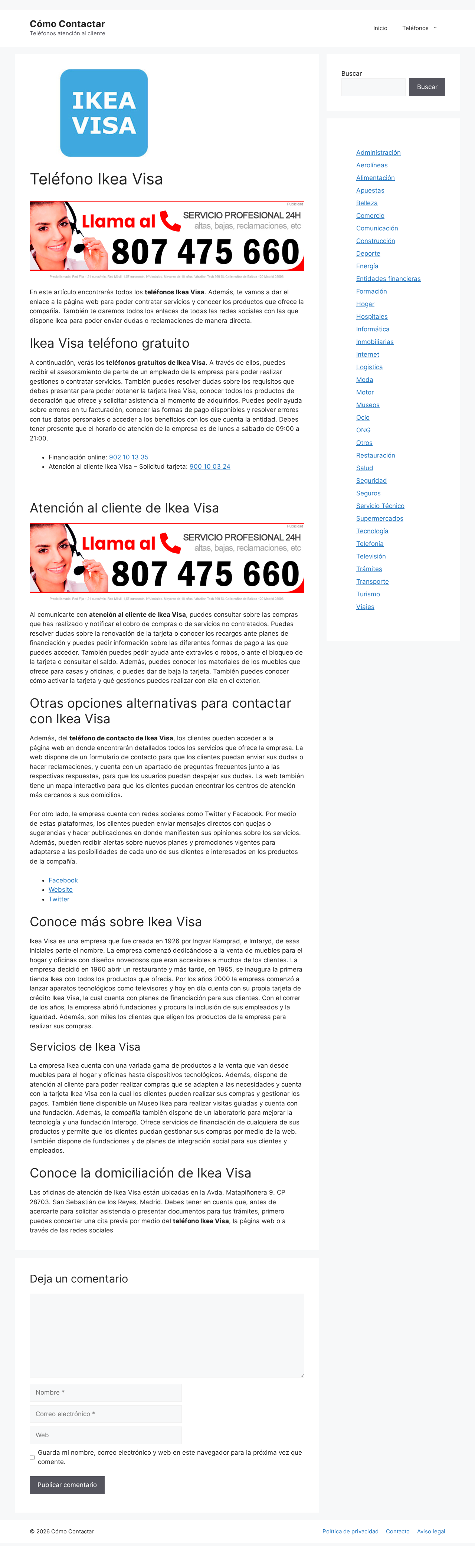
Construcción (375, 241)
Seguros (368, 493)
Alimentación (375, 177)
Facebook (63, 880)
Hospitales (372, 316)
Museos (368, 405)
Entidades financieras (388, 278)
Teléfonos (415, 28)
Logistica (369, 367)
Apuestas (370, 190)
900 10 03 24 (210, 466)
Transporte (372, 581)
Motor (365, 392)
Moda (364, 379)
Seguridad (371, 480)
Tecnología (372, 531)
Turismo (368, 594)
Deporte (368, 253)
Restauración (375, 455)
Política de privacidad (350, 1531)
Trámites (369, 569)
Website (61, 889)
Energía (367, 266)
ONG (363, 430)
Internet (367, 354)
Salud (364, 468)
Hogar (365, 304)
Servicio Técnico (380, 506)
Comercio (370, 215)
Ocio (363, 417)
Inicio (380, 28)
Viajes (365, 606)
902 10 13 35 (128, 457)
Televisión (371, 556)
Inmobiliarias (375, 341)
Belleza (367, 203)
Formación (371, 291)
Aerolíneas (372, 165)
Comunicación (377, 228)
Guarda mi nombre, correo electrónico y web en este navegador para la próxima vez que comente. (170, 1457)
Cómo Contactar (67, 23)
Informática (373, 329)
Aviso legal (431, 1531)
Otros (364, 442)
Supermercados (379, 518)
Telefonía (370, 543)
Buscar (351, 73)
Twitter (59, 899)
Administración (378, 152)
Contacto (398, 1531)
